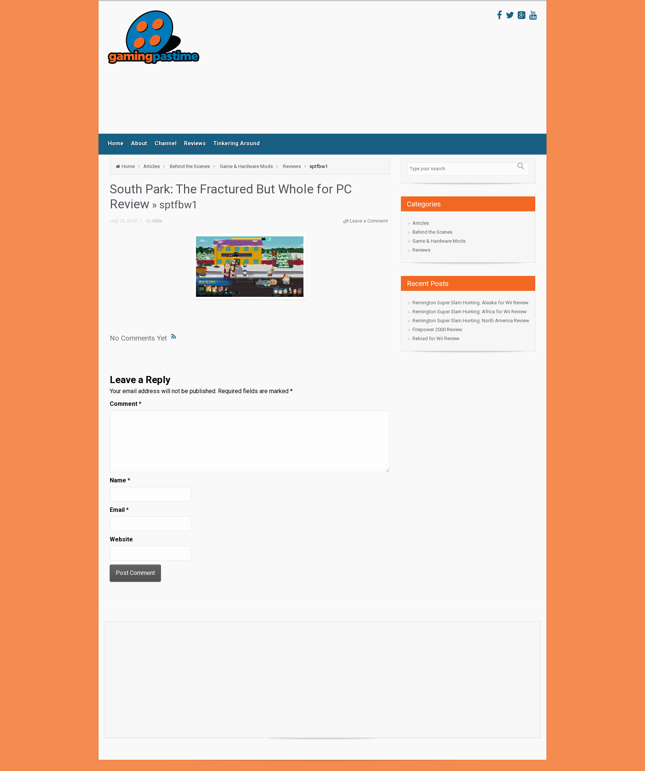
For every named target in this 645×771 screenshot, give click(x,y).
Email (119, 509)
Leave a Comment (369, 221)
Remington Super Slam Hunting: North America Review (470, 320)
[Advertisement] (348, 72)
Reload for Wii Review (435, 338)
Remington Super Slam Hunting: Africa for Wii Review (469, 311)
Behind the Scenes (190, 166)
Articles (151, 166)
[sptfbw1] (250, 266)
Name (120, 480)
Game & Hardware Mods (246, 166)
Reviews (195, 143)
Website (121, 539)
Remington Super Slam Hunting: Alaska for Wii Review (470, 302)
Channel (166, 143)
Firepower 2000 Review (437, 329)
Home (116, 143)
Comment (125, 403)
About (139, 143)
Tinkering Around (236, 143)
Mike (157, 221)
